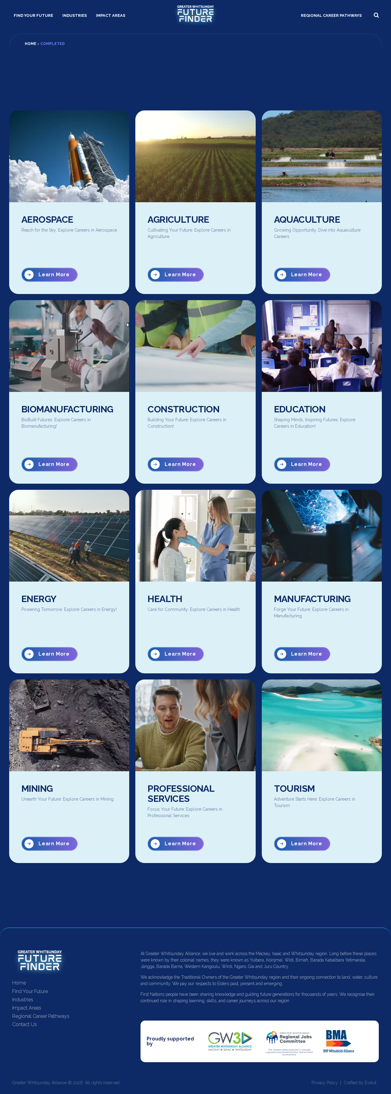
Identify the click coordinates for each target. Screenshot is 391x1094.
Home (30, 44)
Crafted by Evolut (360, 1083)
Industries (74, 15)
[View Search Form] (376, 15)
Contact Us (24, 1024)
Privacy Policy (325, 1083)
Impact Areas (110, 15)
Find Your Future (33, 15)
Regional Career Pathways (331, 15)
